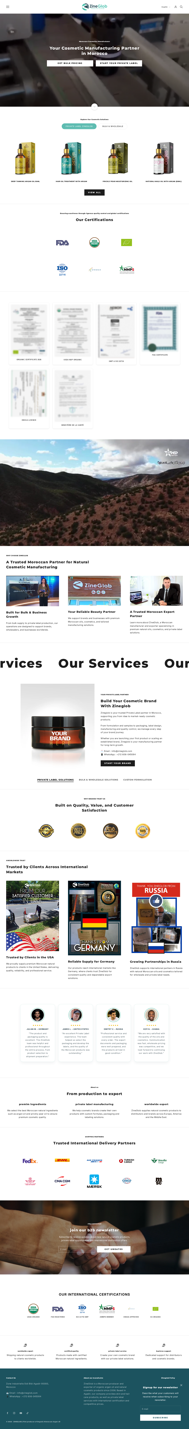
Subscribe (160, 1417)
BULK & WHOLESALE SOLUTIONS (98, 780)
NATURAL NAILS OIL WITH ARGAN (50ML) (164, 181)
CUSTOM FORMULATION (137, 780)
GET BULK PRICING (70, 63)
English (165, 7)
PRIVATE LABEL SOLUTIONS (55, 780)
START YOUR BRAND (117, 763)
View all (94, 192)
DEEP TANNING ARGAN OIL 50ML (25, 181)
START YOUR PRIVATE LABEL (119, 63)
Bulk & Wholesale (112, 126)
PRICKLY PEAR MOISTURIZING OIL (117, 181)
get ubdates (114, 1249)
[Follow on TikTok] (27, 1413)
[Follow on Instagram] (14, 1413)
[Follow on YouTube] (21, 1413)
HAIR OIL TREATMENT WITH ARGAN (71, 181)
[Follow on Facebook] (7, 1413)
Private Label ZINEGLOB (79, 126)
